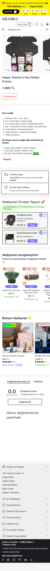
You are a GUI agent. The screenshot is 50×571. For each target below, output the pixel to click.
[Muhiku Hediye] (3, 29)
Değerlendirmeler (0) (18, 381)
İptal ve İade (7, 488)
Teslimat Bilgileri (10, 484)
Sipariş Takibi (8, 481)
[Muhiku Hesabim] (41, 24)
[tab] (20, 381)
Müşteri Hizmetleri (10, 492)
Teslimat (38, 381)
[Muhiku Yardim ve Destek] (36, 24)
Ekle (32, 224)
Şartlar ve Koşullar (10, 542)
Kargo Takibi (8, 477)
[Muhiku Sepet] (47, 24)
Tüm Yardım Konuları (11, 473)
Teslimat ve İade (9, 544)
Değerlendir (25, 402)
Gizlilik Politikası (26, 542)
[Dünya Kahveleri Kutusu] (18, 337)
